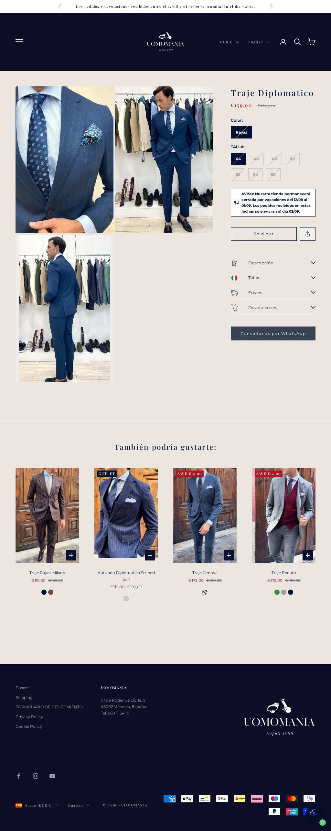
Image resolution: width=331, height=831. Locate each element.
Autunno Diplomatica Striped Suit (126, 576)
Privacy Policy (29, 716)
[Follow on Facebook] (19, 776)
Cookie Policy (29, 726)
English (255, 41)
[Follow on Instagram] (35, 776)
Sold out (264, 233)
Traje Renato (284, 572)
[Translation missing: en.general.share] (307, 234)
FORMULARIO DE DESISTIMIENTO (49, 706)
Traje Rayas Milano (47, 572)
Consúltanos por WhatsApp (273, 333)
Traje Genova (205, 572)
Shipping (24, 697)
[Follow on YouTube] (52, 776)
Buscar (22, 687)
